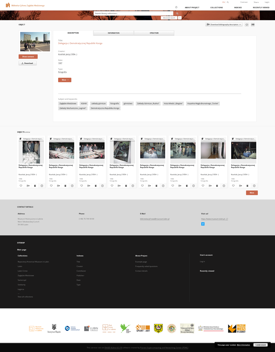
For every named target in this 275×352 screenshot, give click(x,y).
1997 (60, 63)
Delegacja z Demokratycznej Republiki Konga (31, 166)
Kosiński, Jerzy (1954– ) (67, 54)
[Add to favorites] (247, 24)
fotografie (114, 103)
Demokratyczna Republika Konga (105, 108)
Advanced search (169, 18)
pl (228, 2)
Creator (80, 266)
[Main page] (176, 7)
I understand (261, 345)
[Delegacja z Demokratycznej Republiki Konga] (35, 41)
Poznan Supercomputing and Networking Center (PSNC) (164, 347)
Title (78, 261)
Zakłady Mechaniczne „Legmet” (73, 108)
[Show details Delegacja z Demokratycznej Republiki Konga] (41, 186)
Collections (216, 7)
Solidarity (21, 284)
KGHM (84, 103)
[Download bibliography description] (27, 186)
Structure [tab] (154, 33)
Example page (141, 261)
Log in (202, 261)
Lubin (20, 266)
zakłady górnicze (99, 103)
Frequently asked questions (146, 266)
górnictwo (128, 103)
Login (267, 2)
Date (78, 280)
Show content (28, 56)
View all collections (25, 296)
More (252, 192)
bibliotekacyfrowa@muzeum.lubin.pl (154, 219)
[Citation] (253, 24)
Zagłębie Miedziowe (68, 103)
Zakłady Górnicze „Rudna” (148, 103)
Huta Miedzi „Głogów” (173, 103)
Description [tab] (73, 33)
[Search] (177, 13)
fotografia (62, 72)
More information (243, 345)
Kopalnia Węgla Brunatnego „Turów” (202, 103)
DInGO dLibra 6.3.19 (113, 347)
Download (28, 63)
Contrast (244, 2)
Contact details (141, 271)
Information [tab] (113, 33)
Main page (21, 249)
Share (256, 2)
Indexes (238, 7)
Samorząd (22, 280)
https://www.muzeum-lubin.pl (213, 219)
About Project (192, 7)
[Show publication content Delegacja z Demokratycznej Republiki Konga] (34, 186)
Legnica (21, 289)
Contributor (81, 271)
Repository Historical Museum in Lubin (33, 261)
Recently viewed (261, 7)
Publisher (80, 275)
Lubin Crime (23, 271)
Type (78, 284)
